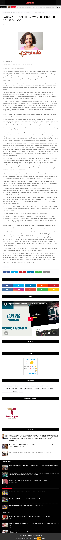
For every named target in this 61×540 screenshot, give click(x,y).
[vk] (7, 289)
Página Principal (6, 12)
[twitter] (18, 285)
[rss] (53, 289)
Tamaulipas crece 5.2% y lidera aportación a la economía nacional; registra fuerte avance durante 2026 (33, 524)
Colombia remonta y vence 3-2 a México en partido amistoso (24, 498)
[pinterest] (53, 285)
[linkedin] (30, 285)
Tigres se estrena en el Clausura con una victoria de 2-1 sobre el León (26, 491)
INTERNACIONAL (6, 388)
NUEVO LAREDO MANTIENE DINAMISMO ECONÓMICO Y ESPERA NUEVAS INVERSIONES (29, 481)
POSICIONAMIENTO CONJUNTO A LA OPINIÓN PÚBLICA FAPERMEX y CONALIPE (31, 516)
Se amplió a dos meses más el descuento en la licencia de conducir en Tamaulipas (29, 452)
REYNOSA (21, 388)
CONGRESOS (47, 386)
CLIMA (21, 391)
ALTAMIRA (37, 388)
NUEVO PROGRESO (6, 391)
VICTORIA (18, 386)
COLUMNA (13, 12)
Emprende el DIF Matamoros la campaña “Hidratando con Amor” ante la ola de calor (30, 531)
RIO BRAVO (11, 386)
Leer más (43, 538)
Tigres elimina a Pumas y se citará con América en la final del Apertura (26, 505)
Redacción (6, 24)
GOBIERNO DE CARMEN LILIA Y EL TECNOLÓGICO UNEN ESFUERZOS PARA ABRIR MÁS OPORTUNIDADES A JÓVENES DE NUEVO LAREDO (33, 474)
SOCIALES (15, 391)
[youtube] (30, 289)
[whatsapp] (42, 289)
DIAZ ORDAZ (50, 388)
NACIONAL (4, 386)
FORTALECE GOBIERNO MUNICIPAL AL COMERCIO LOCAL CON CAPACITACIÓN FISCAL (33, 465)
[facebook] (7, 285)
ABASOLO (43, 388)
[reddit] (42, 285)
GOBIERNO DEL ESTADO (36, 386)
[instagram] (18, 289)
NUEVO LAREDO (28, 388)
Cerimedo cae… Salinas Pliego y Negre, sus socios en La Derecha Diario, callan (35, 7)
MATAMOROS (26, 386)
